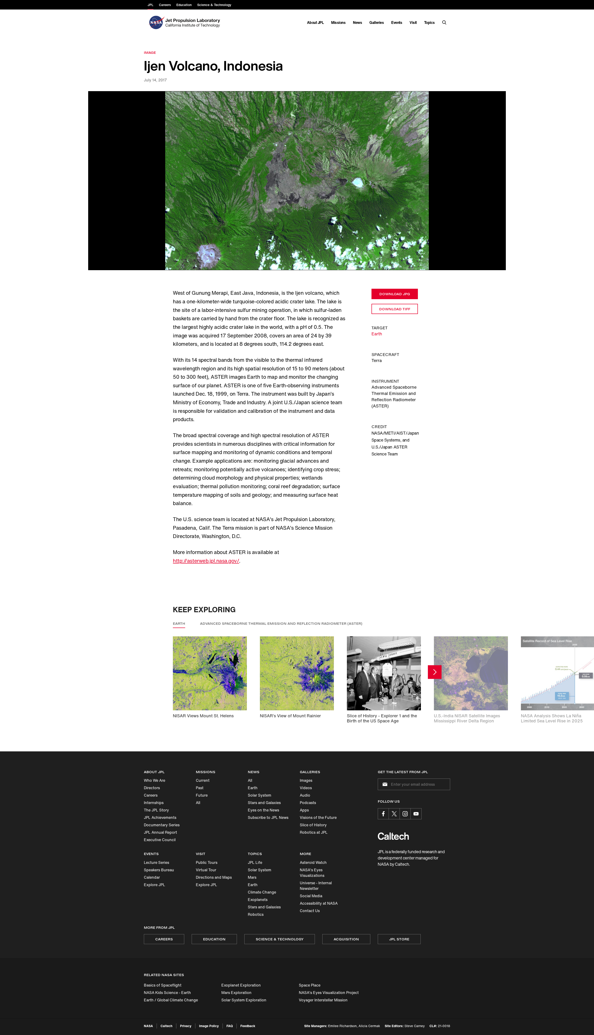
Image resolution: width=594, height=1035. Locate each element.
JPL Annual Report (160, 832)
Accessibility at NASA (319, 903)
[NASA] (156, 22)
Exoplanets (258, 899)
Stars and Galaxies (264, 802)
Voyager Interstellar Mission (323, 1000)
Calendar (152, 877)
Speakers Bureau (159, 870)
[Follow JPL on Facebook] (383, 813)
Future (202, 795)
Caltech (166, 1025)
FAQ (229, 1025)
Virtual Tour (206, 870)
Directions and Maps (214, 877)
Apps (304, 810)
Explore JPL (154, 885)
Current (203, 780)
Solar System (259, 795)
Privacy (185, 1025)
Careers (151, 795)
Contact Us (310, 910)
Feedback (247, 1025)
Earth (376, 334)
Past (199, 788)
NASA (148, 1025)
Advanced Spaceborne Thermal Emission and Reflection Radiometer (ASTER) (281, 623)
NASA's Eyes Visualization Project (329, 992)
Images (306, 780)
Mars (252, 877)
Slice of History (313, 825)
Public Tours (206, 862)
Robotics (256, 914)
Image (150, 52)
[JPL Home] (193, 22)
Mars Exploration (236, 992)
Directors (152, 788)
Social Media (311, 896)
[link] (297, 180)
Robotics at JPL (314, 832)
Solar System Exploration (243, 1000)
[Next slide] (435, 672)
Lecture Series (156, 862)
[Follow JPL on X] (394, 813)
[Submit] (384, 784)
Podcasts (308, 802)
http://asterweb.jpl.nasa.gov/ (206, 560)
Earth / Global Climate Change (171, 1000)
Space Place (309, 985)
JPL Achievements (160, 817)
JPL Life (255, 862)
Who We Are (154, 780)
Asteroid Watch (313, 862)
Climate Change (262, 892)
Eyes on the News (263, 810)
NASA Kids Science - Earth (167, 992)
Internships (154, 802)
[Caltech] (393, 836)
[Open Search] (444, 22)
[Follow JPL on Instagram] (405, 813)
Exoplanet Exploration (241, 985)
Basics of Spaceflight (162, 985)
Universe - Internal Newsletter (316, 885)
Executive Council (160, 840)
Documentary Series (162, 825)
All (198, 802)
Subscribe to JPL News (268, 817)
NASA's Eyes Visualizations (312, 872)
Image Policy (209, 1025)
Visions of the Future (318, 817)
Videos (306, 788)
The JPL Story (156, 810)
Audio (305, 795)
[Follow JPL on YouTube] (416, 813)
